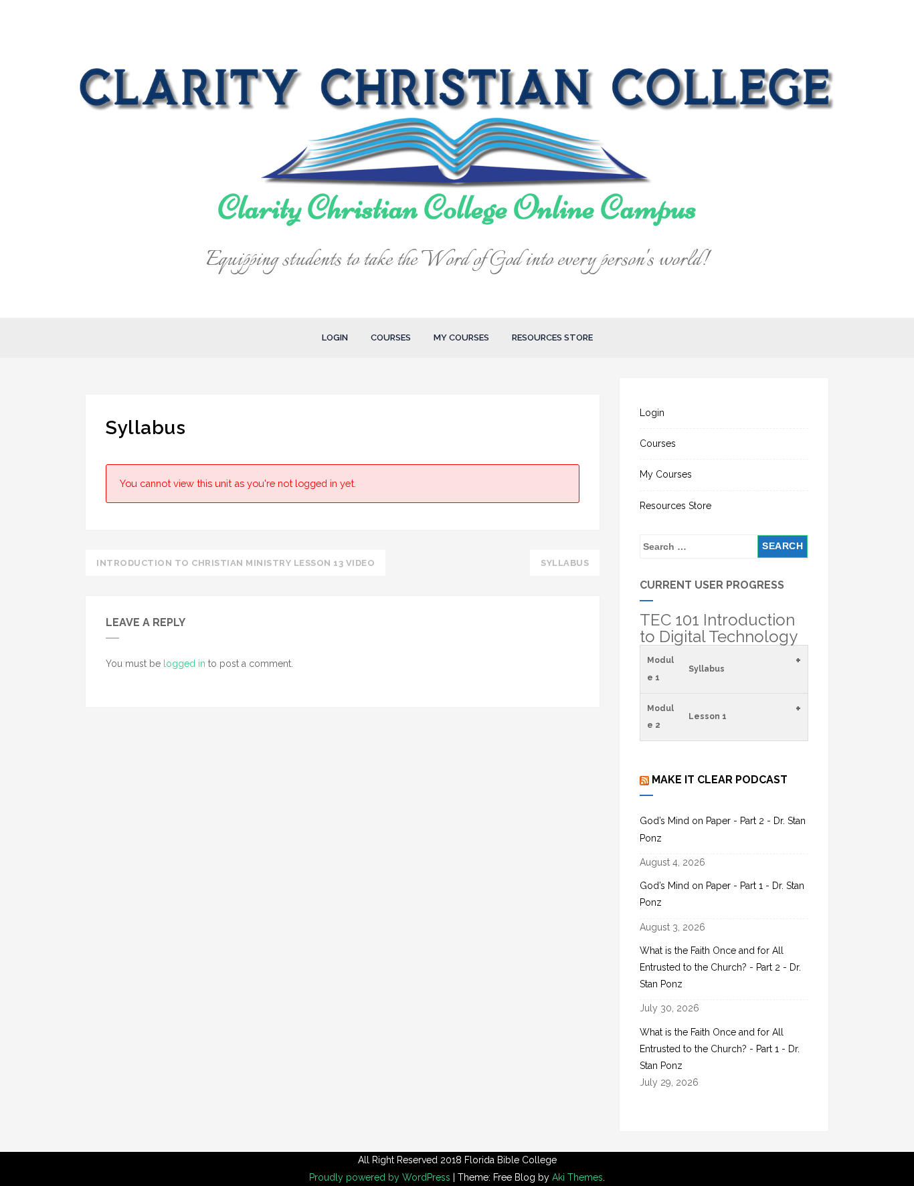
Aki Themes (577, 1177)
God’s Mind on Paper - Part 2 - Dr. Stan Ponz (723, 829)
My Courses (461, 337)
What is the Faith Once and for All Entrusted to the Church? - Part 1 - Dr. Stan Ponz (720, 1049)
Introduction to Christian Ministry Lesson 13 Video (235, 563)
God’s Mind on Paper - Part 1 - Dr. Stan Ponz (722, 894)
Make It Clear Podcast (720, 779)
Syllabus (565, 563)
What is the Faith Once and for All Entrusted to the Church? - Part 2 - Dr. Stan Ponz (720, 967)
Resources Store (552, 337)
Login (335, 337)
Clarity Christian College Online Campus (457, 207)
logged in (184, 663)
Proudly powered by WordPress (381, 1177)
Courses (391, 337)
